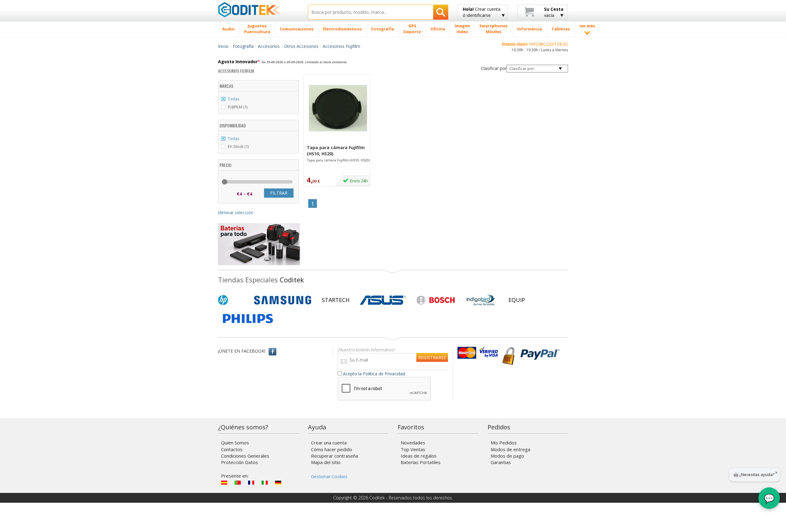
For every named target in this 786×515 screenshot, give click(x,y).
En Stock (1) (238, 146)
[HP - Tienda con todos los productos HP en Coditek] (233, 300)
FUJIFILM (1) (237, 107)
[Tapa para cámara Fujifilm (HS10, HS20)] (338, 108)
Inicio (223, 46)
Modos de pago (507, 456)
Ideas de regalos (419, 456)
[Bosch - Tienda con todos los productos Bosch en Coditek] (435, 300)
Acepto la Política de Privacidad (374, 374)
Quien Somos (235, 442)
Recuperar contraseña (334, 456)
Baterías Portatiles (421, 462)
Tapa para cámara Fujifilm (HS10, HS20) (336, 151)
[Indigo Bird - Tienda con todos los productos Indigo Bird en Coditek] (480, 300)
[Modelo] (338, 141)
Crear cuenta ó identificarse (481, 12)
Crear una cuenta (329, 442)
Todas (233, 99)
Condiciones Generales (245, 456)
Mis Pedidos (504, 442)
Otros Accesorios (301, 46)
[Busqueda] (440, 12)
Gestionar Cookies (329, 476)
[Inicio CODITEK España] (258, 9)
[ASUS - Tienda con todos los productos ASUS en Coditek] (383, 300)
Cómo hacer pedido (331, 449)
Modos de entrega (510, 449)
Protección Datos (239, 462)
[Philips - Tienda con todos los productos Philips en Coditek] (248, 318)
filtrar (278, 193)
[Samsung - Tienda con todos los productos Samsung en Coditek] (282, 300)
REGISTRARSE (432, 357)
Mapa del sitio (325, 462)
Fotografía (243, 46)
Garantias (501, 462)
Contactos (232, 449)
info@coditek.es (548, 44)
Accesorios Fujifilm (341, 46)
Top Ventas (413, 449)
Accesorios (269, 46)
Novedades (413, 442)
